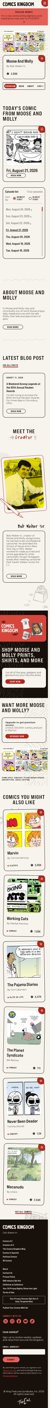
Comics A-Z (7, 1241)
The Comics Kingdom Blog (14, 1248)
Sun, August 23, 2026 (18, 216)
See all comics (23, 1211)
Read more (15, 327)
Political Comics (10, 1256)
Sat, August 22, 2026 (17, 223)
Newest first (21, 198)
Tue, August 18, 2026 (17, 250)
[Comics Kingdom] (18, 1227)
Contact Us (7, 1272)
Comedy (13, 931)
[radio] (14, 198)
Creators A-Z (8, 1245)
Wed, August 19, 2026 (18, 243)
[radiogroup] (28, 198)
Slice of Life (17, 997)
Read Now (16, 175)
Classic (14, 865)
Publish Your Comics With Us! (15, 1307)
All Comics (7, 1260)
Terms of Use (8, 1292)
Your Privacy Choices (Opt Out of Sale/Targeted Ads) (24, 1300)
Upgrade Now (17, 736)
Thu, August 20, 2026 (18, 237)
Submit (11, 1359)
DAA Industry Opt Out (12, 1280)
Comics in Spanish (11, 1252)
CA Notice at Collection (13, 1284)
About (5, 1269)
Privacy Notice (10, 1376)
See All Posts (10, 365)
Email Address (11, 1347)
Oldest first (36, 198)
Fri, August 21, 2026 (17, 230)
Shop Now (15, 681)
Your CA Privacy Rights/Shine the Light (20, 1288)
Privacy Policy (9, 1276)
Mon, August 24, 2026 (18, 209)
